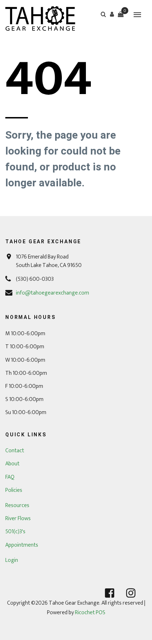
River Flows (18, 518)
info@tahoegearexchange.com (52, 293)
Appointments (21, 545)
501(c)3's (15, 531)
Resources (17, 505)
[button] (112, 14)
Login (11, 560)
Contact (14, 450)
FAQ (9, 477)
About (12, 464)
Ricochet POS (90, 612)
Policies (13, 490)
